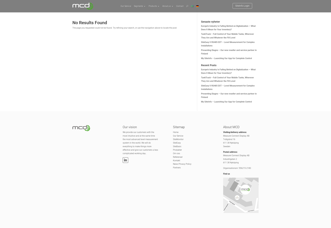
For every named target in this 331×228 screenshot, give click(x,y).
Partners (177, 167)
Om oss (176, 153)
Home (175, 132)
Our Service (126, 6)
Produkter (177, 150)
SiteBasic (177, 146)
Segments (138, 6)
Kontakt (176, 160)
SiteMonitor (178, 139)
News (175, 164)
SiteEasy (177, 143)
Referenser (178, 157)
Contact (179, 6)
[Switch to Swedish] (192, 6)
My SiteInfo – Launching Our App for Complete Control (226, 58)
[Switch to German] (197, 6)
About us (166, 6)
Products (153, 6)
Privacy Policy (185, 164)
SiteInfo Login (242, 5)
